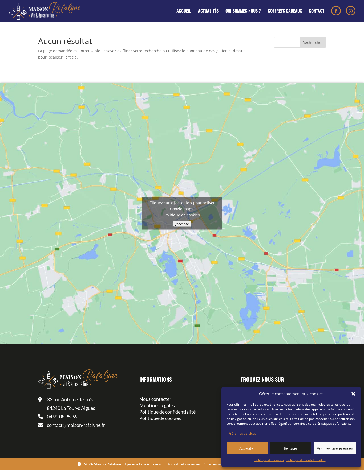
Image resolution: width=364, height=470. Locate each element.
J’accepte (182, 223)
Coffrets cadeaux (285, 11)
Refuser (291, 448)
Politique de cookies (269, 460)
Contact (316, 11)
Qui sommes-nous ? (243, 11)
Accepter (247, 448)
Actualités (208, 11)
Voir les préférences (335, 448)
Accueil (183, 11)
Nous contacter (155, 399)
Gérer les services (242, 433)
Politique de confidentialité (306, 460)
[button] (353, 394)
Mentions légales (157, 405)
